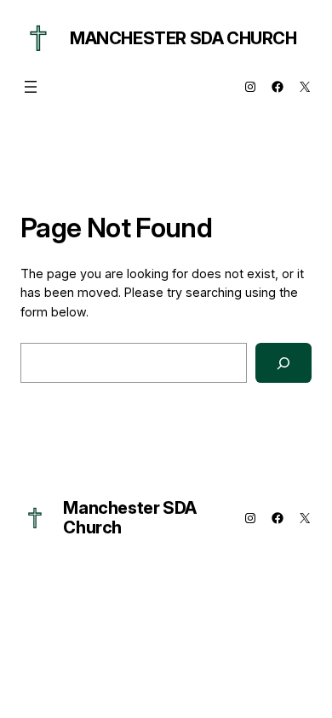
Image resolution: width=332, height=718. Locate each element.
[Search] (283, 363)
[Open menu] (30, 87)
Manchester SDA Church (183, 38)
